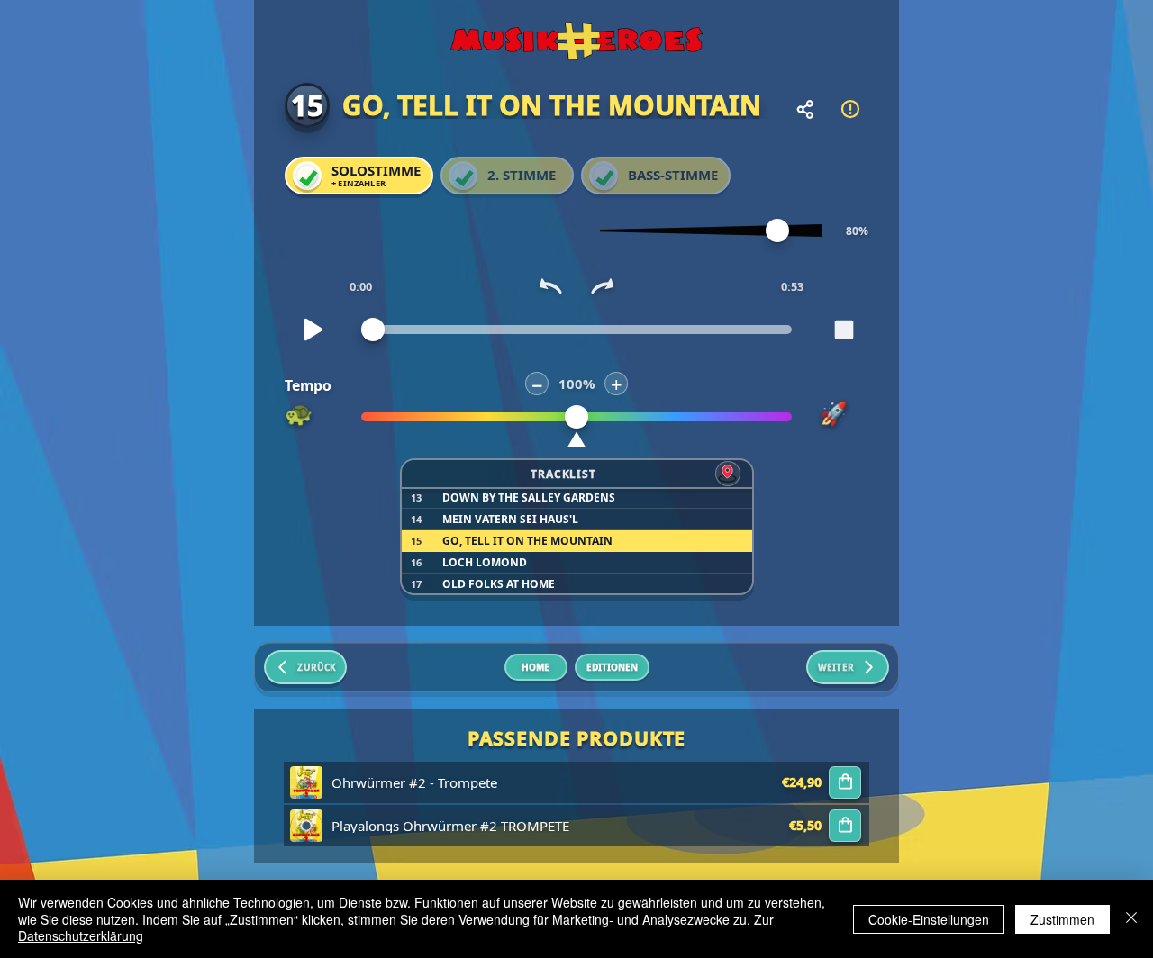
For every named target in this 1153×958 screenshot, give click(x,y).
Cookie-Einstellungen (928, 919)
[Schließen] (1131, 919)
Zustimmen (1062, 919)
